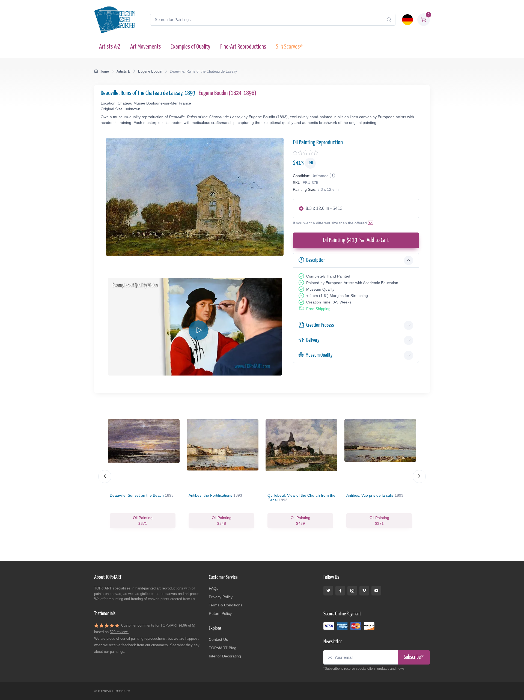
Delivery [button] (312, 340)
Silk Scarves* (289, 47)
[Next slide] (419, 476)
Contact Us (218, 639)
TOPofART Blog (222, 648)
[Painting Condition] (332, 176)
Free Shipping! (319, 308)
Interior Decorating (225, 656)
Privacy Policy (221, 597)
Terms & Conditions (225, 605)
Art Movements (145, 47)
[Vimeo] (364, 590)
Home (104, 71)
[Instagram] (352, 590)
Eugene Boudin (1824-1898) (227, 93)
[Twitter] (328, 590)
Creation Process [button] (320, 325)
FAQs (213, 588)
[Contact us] (372, 223)
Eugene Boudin (150, 71)
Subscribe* (414, 657)
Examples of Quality (190, 47)
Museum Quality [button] (319, 355)
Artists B (123, 71)
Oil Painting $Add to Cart (356, 240)
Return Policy (220, 613)
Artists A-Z (109, 47)
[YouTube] (376, 590)
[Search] (389, 19)
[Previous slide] (104, 476)
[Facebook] (340, 590)
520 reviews (119, 632)
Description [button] (316, 260)
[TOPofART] (114, 19)
